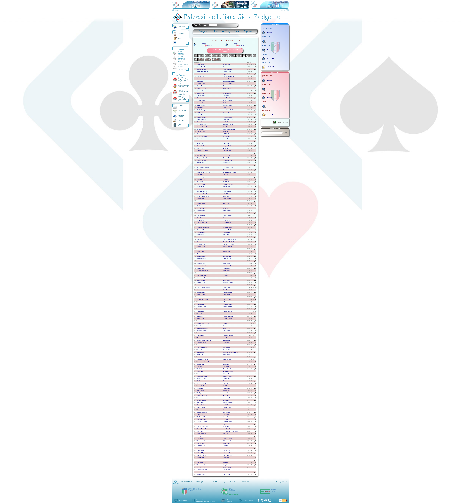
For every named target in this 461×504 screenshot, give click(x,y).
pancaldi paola (226, 162)
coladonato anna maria (203, 227)
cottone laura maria (202, 222)
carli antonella (201, 385)
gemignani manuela (228, 124)
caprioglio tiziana (227, 273)
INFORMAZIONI (234, 10)
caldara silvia (226, 443)
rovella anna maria (227, 309)
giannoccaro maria (227, 381)
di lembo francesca (202, 244)
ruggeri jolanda (227, 66)
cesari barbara (200, 90)
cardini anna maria (202, 469)
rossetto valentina (227, 311)
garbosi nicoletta (201, 153)
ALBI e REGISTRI (209, 10)
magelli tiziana (201, 225)
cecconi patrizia (201, 208)
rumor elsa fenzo (227, 112)
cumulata (209, 45)
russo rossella (226, 285)
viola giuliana (226, 153)
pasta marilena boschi (228, 76)
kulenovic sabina (201, 419)
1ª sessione (203, 43)
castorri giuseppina (227, 318)
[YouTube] (265, 500)
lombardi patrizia (227, 376)
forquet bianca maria (228, 119)
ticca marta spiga (201, 258)
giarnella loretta (227, 126)
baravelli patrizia (201, 321)
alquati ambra (200, 313)
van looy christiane (228, 316)
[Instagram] (269, 500)
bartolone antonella (202, 472)
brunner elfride (201, 282)
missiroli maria (226, 78)
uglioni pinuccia (201, 114)
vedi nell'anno (181, 26)
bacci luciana (200, 234)
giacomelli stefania (202, 421)
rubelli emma (226, 270)
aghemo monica (201, 100)
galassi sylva (226, 328)
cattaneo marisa (201, 95)
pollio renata (200, 64)
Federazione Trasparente (229, 500)
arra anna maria (201, 155)
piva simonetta (226, 268)
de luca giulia (201, 229)
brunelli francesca (201, 400)
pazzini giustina (227, 198)
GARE (225, 10)
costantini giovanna (202, 78)
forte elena (225, 174)
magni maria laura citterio (204, 74)
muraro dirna (226, 313)
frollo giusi (200, 112)
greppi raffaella (227, 88)
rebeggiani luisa (227, 465)
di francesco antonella (202, 205)
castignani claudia (201, 306)
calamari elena (201, 448)
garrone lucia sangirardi (229, 81)
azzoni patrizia (226, 294)
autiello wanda (226, 469)
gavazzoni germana (227, 421)
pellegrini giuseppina (202, 270)
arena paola (226, 337)
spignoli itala (226, 424)
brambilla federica (201, 88)
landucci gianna (227, 366)
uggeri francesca (227, 263)
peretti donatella (201, 465)
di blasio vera (200, 220)
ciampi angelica (201, 261)
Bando (179, 38)
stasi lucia (225, 419)
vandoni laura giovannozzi (229, 239)
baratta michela (201, 246)
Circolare (180, 42)
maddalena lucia (227, 232)
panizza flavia (200, 198)
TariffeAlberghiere (180, 125)
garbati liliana (226, 460)
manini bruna (200, 162)
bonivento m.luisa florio (203, 172)
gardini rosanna (201, 450)
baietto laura (200, 241)
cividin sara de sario (228, 189)
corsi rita (199, 366)
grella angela (226, 364)
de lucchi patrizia (201, 383)
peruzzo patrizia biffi (202, 429)
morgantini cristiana (228, 205)
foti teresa (225, 275)
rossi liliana (226, 234)
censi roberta (226, 249)
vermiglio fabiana (227, 182)
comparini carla (201, 445)
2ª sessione (235, 43)
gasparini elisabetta (202, 182)
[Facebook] (258, 500)
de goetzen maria (201, 289)
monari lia (225, 131)
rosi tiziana (226, 102)
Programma (180, 33)
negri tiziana (226, 395)
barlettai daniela (201, 441)
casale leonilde (201, 105)
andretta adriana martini (203, 194)
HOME (177, 10)
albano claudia (201, 474)
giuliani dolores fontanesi (203, 287)
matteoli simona (227, 210)
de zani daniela (201, 292)
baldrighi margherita (228, 402)
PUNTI (219, 10)
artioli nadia (226, 134)
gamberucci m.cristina (203, 201)
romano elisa (226, 136)
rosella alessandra (201, 213)
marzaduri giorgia (227, 292)
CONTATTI (283, 10)
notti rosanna (226, 412)
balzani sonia (200, 402)
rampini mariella (201, 455)
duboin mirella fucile (202, 395)
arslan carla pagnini (228, 371)
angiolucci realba (227, 83)
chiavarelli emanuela (202, 150)
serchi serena (226, 383)
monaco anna (226, 361)
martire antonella (227, 354)
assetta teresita (226, 280)
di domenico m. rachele (203, 196)
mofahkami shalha (227, 304)
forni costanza (201, 217)
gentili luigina (226, 203)
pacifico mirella (226, 453)
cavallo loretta (226, 450)
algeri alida (200, 388)
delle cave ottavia (201, 119)
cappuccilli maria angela (229, 71)
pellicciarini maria (227, 301)
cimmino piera (201, 232)
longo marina (226, 472)
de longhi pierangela (202, 405)
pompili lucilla (226, 397)
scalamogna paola (227, 160)
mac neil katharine (227, 448)
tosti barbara (226, 86)
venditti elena (226, 213)
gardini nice (200, 316)
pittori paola (200, 141)
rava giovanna (201, 407)
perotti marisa (226, 388)
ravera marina (200, 390)
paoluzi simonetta (201, 160)
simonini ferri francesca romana (205, 265)
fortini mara (200, 354)
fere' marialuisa (201, 165)
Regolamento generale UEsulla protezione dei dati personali (205, 500)
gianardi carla (226, 378)
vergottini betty (227, 407)
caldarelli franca (201, 424)
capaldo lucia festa (202, 325)
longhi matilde (226, 436)
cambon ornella (201, 249)
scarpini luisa (200, 143)
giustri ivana (226, 196)
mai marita (200, 170)
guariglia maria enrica (202, 347)
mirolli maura (200, 107)
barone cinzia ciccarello (203, 361)
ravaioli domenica (227, 417)
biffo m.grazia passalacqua (204, 340)
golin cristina (200, 93)
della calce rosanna (202, 136)
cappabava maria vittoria (203, 158)
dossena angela (201, 203)
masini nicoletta (227, 90)
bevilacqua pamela (201, 69)
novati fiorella (201, 294)
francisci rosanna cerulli (203, 126)
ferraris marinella (227, 330)
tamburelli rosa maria (228, 158)
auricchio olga (226, 64)
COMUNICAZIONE (247, 10)
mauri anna (225, 462)
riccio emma (226, 289)
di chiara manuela (227, 105)
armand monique (227, 429)
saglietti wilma (226, 191)
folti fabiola (226, 373)
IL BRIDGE (199, 10)
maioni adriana (226, 114)
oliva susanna (226, 217)
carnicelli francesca (227, 438)
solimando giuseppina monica (230, 431)
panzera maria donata (202, 66)
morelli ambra (200, 268)
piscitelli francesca (227, 277)
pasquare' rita (226, 107)
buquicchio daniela (202, 412)
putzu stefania (200, 457)
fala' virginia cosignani (203, 167)
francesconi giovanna (228, 335)
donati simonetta (201, 373)
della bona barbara (227, 441)
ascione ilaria (226, 148)
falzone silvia (200, 186)
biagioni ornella (201, 443)
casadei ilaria (200, 311)
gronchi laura (226, 409)
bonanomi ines (201, 263)
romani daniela (201, 146)
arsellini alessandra (227, 345)
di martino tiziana (201, 124)
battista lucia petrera (202, 71)
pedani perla (226, 357)
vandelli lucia (226, 287)
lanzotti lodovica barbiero (229, 110)
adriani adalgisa (201, 177)
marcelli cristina (201, 117)
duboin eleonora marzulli (229, 129)
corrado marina (201, 280)
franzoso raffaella (201, 275)
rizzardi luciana (227, 467)
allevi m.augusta (201, 453)
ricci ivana (200, 431)
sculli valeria (226, 323)
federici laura (200, 148)
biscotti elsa (200, 297)
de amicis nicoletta (202, 285)
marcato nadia (200, 337)
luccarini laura (201, 179)
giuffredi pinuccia (201, 76)
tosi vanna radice (227, 165)
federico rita (226, 95)
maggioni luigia (227, 74)
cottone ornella (226, 256)
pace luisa (199, 239)
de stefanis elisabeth (228, 282)
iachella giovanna (201, 138)
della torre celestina (202, 462)
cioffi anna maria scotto (203, 426)
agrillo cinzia (200, 304)
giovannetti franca (201, 342)
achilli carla (200, 409)
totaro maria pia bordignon (229, 241)
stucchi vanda (226, 122)
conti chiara (226, 400)
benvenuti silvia (201, 134)
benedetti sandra (201, 210)
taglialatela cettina (227, 227)
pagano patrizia (226, 220)
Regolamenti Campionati (181, 116)
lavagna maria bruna (202, 299)
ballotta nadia (200, 318)
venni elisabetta (227, 349)
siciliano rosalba (227, 333)
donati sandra (200, 301)
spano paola (226, 457)
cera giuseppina (201, 98)
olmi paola (225, 201)
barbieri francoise (201, 122)
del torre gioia (201, 467)
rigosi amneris (226, 414)
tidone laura (226, 170)
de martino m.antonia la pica (230, 352)
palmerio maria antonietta (229, 237)
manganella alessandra (228, 244)
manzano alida (200, 345)
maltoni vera (200, 357)
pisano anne (226, 342)
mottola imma (226, 347)
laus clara (225, 445)
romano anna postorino (203, 323)
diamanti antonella (227, 246)
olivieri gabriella (227, 93)
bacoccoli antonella (202, 102)
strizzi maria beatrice (228, 98)
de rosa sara (226, 426)
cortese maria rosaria (228, 369)
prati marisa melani (227, 405)
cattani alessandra (227, 321)
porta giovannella (227, 265)
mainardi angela (227, 359)
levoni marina (200, 129)
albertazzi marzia (227, 251)
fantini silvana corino (202, 191)
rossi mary (225, 433)
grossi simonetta (227, 222)
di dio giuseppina (201, 110)
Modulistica (181, 120)
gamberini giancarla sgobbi (230, 261)
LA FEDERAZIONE (188, 10)
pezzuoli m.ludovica (228, 225)
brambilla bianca (201, 378)
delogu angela (200, 174)
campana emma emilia (228, 215)
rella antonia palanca (228, 167)
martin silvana (226, 393)
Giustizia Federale (248, 500)
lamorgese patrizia (227, 229)
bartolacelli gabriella (202, 328)
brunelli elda (200, 251)
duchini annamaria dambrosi (230, 172)
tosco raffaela (226, 390)
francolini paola (227, 150)
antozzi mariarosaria (228, 177)
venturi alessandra (201, 349)
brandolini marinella (202, 330)
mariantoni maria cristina (203, 253)
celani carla (200, 414)
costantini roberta (201, 237)
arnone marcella (227, 138)
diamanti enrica (201, 397)
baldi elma (200, 81)
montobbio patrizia (202, 376)
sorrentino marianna (228, 184)
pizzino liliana (226, 155)
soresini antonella (227, 117)
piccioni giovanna (227, 306)
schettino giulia (201, 184)
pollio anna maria (227, 69)
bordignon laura (201, 393)
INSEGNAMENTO (260, 10)
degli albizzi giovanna (203, 333)
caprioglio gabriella (202, 436)
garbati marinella (201, 460)
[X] (262, 500)
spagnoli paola (226, 474)
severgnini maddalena (228, 146)
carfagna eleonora (201, 131)
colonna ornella (201, 189)
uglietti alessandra (227, 100)
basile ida (199, 369)
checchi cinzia (201, 215)
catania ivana (200, 352)
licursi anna (200, 371)
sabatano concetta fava (228, 297)
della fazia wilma (201, 433)
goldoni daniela (201, 417)
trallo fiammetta (227, 258)
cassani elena (200, 335)
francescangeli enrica (202, 359)
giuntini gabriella (201, 83)
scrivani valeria (226, 143)
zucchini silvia (226, 179)
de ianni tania (200, 364)
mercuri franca (200, 86)
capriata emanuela (201, 273)
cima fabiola (200, 438)
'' (183, 80)
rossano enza (226, 340)
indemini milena (227, 299)
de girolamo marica (202, 381)
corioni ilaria (226, 325)
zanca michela (226, 141)
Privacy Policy (183, 500)
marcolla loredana (227, 455)
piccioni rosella (227, 253)
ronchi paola (226, 208)
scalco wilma (226, 194)
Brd (196, 55)
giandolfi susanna (227, 385)
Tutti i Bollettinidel (182, 111)
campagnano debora (202, 277)
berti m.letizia (201, 256)
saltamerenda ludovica (202, 309)
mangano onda (226, 186)
